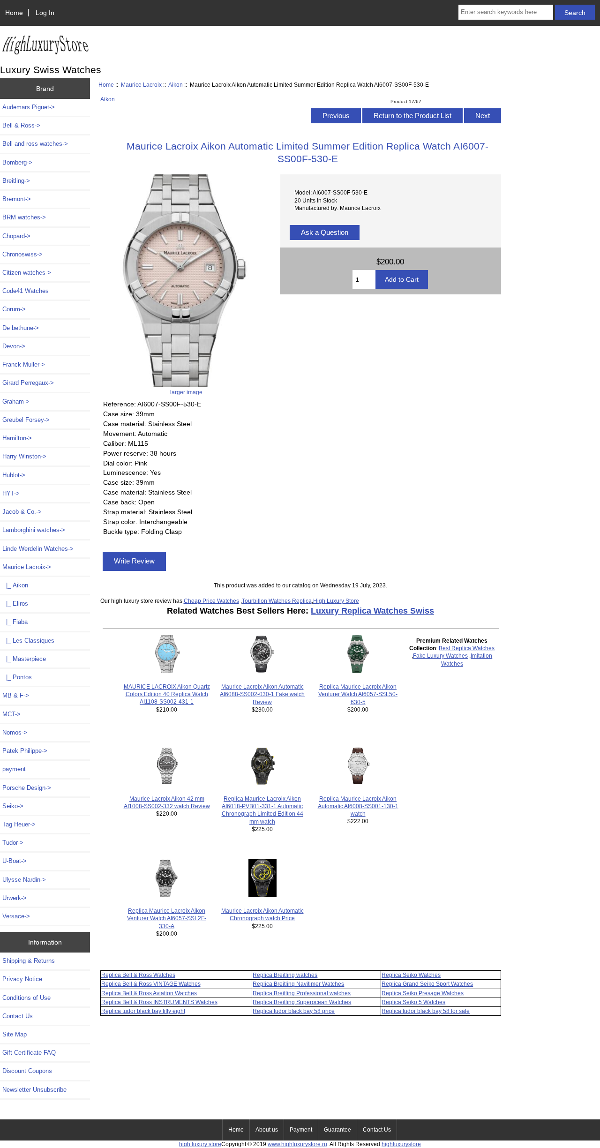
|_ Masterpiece (24, 658)
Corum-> (14, 309)
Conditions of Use (26, 997)
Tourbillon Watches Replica (277, 601)
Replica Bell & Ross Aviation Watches (149, 993)
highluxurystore (401, 1144)
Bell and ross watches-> (35, 143)
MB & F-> (15, 695)
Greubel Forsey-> (26, 419)
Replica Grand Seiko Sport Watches (427, 984)
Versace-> (16, 916)
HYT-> (11, 493)
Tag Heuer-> (19, 824)
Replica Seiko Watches (411, 975)
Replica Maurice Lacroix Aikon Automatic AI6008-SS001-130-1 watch (358, 806)
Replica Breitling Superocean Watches (302, 1002)
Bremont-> (16, 199)
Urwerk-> (14, 897)
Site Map (14, 1034)
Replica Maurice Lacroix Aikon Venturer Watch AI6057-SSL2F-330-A (166, 918)
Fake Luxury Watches (440, 656)
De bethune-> (20, 327)
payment (14, 769)
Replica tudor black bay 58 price (294, 1011)
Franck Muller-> (23, 364)
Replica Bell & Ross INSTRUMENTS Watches (159, 1002)
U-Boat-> (14, 860)
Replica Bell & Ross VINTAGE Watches (151, 984)
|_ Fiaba (15, 621)
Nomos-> (14, 732)
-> (26, 566)
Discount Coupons (27, 1070)
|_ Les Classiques (28, 640)
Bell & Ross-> (21, 125)
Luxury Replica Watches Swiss (372, 610)
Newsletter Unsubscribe (34, 1089)
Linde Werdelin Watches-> (38, 548)
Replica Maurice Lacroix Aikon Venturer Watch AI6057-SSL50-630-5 (358, 694)
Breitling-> (16, 180)
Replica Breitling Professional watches (302, 993)
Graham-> (16, 401)
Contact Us (17, 1016)
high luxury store (200, 1144)
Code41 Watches (25, 290)
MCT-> (11, 714)
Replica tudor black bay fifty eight (143, 1011)
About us (266, 1129)
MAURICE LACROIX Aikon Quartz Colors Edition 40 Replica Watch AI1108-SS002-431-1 (167, 694)
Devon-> (13, 346)
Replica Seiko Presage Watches (423, 993)
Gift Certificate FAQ (29, 1052)
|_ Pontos (17, 677)
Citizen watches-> (26, 272)
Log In (45, 12)
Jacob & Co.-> (22, 511)
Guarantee (337, 1129)
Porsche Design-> (26, 787)
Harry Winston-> (24, 456)
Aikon (175, 85)
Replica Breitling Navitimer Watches (298, 984)
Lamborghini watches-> (33, 529)
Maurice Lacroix (141, 85)
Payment (301, 1129)
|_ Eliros (15, 603)
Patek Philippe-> (24, 750)
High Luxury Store (336, 601)
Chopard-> (16, 236)
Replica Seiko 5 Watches (413, 1002)
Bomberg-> (17, 162)
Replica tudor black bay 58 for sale (426, 1011)
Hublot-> (13, 475)
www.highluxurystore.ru (297, 1144)
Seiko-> (12, 806)
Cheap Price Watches (211, 601)
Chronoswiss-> (22, 254)
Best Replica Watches (467, 648)
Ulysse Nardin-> (24, 879)
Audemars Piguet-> (28, 107)
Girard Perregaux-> (28, 382)
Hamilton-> (17, 438)
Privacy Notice (22, 979)
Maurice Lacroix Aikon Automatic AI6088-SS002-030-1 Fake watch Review (262, 694)
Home (14, 12)
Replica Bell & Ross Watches (138, 975)
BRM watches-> (24, 217)
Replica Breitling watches (285, 975)
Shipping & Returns (28, 960)
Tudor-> (12, 842)
